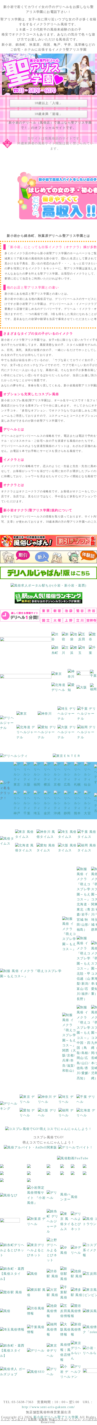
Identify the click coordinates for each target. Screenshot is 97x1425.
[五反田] (83, 638)
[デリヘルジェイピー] (53, 1373)
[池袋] (74, 638)
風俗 (74, 1197)
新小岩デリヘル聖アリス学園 (56, 1417)
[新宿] (66, 638)
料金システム (58, 1419)
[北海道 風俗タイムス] (26, 849)
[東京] (56, 675)
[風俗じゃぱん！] (48, 542)
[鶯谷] (93, 638)
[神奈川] (72, 675)
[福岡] (93, 689)
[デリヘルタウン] (36, 1352)
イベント (75, 1419)
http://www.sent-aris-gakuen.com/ (48, 1407)
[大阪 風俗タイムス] (68, 849)
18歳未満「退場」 (49, 114)
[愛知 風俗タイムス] (47, 849)
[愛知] (72, 689)
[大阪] (81, 689)
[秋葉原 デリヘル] (37, 1223)
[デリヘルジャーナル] (8, 724)
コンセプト (18, 1419)
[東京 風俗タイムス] (26, 836)
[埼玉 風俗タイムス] (68, 836)
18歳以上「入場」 (49, 103)
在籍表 (43, 1419)
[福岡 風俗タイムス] (87, 849)
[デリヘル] (53, 1197)
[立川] (66, 652)
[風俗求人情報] (30, 1149)
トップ (5, 1419)
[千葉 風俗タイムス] (87, 836)
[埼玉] (83, 652)
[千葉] (93, 652)
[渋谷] (56, 638)
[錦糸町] (56, 652)
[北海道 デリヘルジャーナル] (27, 733)
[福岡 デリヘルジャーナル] (87, 733)
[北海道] (59, 689)
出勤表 (32, 1419)
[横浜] (74, 652)
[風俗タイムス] (7, 842)
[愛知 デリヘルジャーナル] (48, 733)
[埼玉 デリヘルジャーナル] (67, 715)
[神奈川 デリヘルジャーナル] (45, 715)
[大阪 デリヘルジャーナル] (67, 733)
